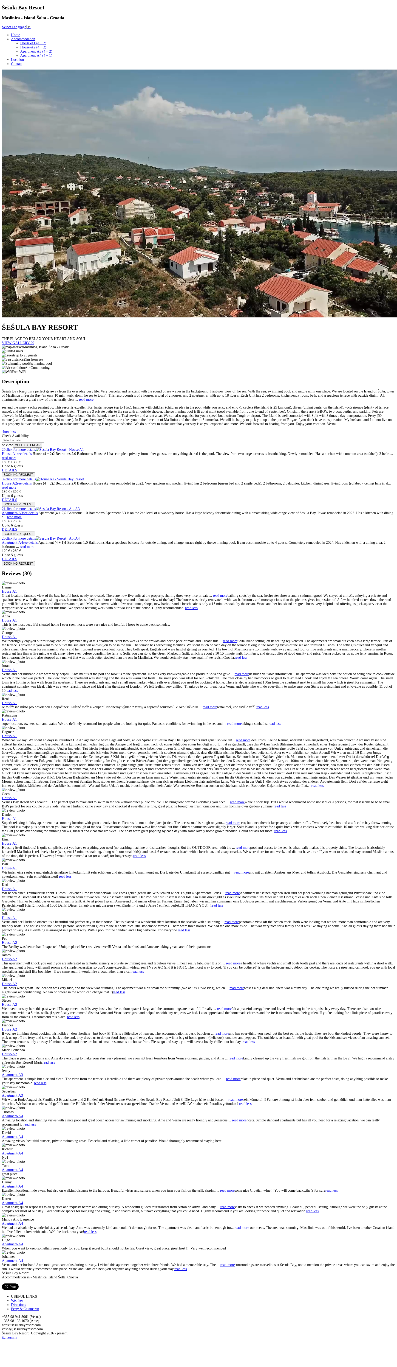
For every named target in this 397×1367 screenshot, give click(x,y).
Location (17, 60)
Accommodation (23, 39)
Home (15, 35)
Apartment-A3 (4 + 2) (36, 51)
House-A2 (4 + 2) (33, 47)
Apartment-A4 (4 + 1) (36, 55)
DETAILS (9, 470)
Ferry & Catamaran (25, 1309)
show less (9, 432)
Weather (17, 1301)
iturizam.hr (9, 1337)
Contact (16, 64)
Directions (18, 1305)
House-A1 (9, 591)
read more (86, 399)
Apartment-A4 (12, 1116)
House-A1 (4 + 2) (33, 43)
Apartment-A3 (12, 1075)
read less (191, 608)
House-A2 (9, 942)
